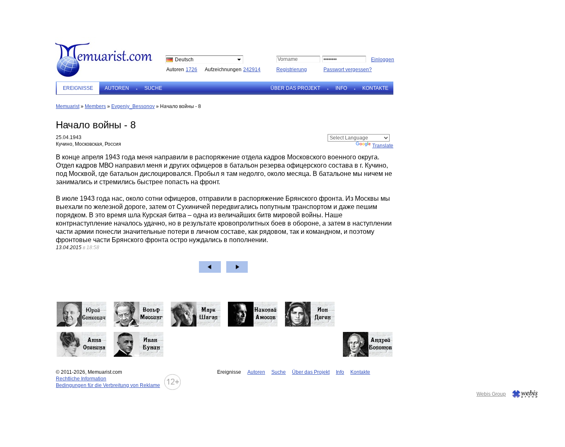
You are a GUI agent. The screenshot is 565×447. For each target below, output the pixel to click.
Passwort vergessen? (347, 69)
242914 (252, 69)
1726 (191, 69)
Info (341, 88)
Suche (153, 88)
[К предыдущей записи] (210, 267)
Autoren (117, 88)
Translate (382, 146)
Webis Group (491, 394)
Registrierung (291, 69)
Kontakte (375, 88)
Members (95, 106)
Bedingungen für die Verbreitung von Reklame (108, 385)
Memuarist (67, 106)
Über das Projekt (295, 88)
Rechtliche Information (81, 379)
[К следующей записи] (237, 267)
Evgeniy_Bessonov (133, 106)
